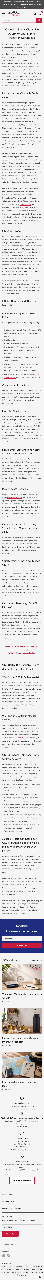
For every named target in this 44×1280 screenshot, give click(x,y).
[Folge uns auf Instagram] (8, 1255)
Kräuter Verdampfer (14, 497)
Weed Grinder (23, 738)
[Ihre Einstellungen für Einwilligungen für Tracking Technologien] (40, 1276)
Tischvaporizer (25, 204)
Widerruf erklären (22, 1180)
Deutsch (6, 1244)
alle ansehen (37, 961)
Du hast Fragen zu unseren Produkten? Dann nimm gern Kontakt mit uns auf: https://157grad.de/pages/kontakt (22, 650)
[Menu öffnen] (3, 13)
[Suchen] (39, 20)
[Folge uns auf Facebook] (3, 1255)
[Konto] (35, 13)
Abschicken (22, 945)
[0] (39, 13)
